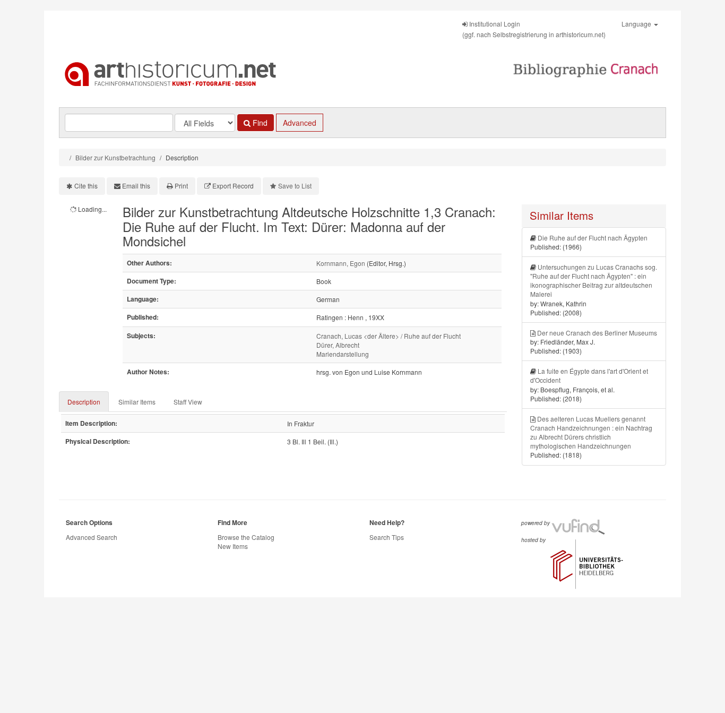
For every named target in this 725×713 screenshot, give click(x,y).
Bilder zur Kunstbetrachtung (115, 157)
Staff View (188, 401)
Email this (136, 185)
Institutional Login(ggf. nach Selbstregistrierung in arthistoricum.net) (534, 29)
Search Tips (386, 537)
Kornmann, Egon (340, 263)
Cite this (86, 185)
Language (637, 23)
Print (181, 185)
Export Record (233, 185)
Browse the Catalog (246, 537)
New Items (233, 546)
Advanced (299, 122)
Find (259, 122)
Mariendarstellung (342, 353)
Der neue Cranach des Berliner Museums (597, 332)
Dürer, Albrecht (337, 344)
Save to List (295, 185)
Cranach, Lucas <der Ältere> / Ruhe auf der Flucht (388, 335)
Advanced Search (91, 537)
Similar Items (137, 401)
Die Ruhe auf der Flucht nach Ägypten (593, 237)
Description (83, 401)
